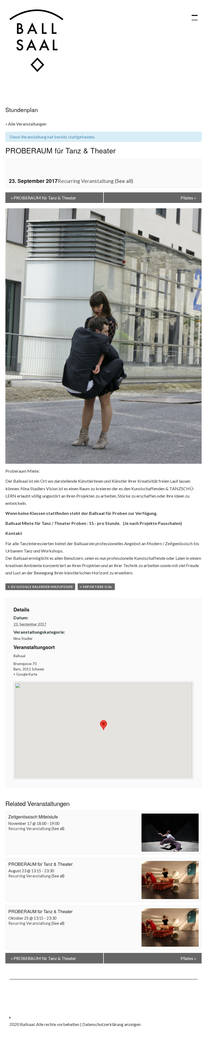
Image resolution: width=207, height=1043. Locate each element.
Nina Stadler (23, 638)
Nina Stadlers (33, 488)
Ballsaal (19, 656)
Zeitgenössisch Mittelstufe (33, 817)
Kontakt (13, 533)
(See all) (124, 181)
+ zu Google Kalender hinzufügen (40, 586)
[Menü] (192, 14)
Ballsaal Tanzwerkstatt (36, 40)
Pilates (188, 197)
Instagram (13, 1013)
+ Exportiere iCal (96, 586)
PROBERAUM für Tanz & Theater (43, 197)
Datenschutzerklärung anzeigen (111, 1024)
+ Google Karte (25, 674)
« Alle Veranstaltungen (25, 123)
